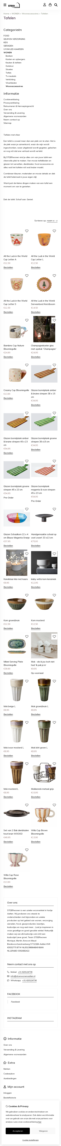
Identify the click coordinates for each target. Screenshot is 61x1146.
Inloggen (8, 1093)
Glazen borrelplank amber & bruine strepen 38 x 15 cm (43, 393)
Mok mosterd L (11, 789)
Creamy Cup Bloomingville (16, 390)
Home (6, 13)
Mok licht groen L (39, 747)
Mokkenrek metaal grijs (42, 789)
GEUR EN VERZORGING (14, 39)
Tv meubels (11, 76)
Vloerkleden (11, 83)
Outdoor (10, 66)
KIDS (6, 42)
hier (39, 1122)
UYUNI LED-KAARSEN (14, 49)
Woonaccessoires (30, 13)
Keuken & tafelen (13, 62)
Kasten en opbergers (15, 59)
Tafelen (44, 13)
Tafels (8, 72)
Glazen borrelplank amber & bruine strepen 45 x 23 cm (16, 441)
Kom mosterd (38, 620)
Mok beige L (10, 706)
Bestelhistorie (10, 1097)
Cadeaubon (9, 1073)
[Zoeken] (55, 4)
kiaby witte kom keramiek (43, 579)
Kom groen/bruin (12, 620)
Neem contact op (12, 119)
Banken (9, 56)
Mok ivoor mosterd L (14, 747)
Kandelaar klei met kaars (16, 579)
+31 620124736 (25, 972)
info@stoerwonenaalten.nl (23, 976)
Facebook (15, 1002)
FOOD (6, 35)
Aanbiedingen (10, 1078)
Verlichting (10, 79)
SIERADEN (8, 46)
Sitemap (7, 123)
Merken (7, 1069)
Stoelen (9, 69)
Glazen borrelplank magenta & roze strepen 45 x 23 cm (43, 489)
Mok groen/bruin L (40, 706)
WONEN (15, 13)
